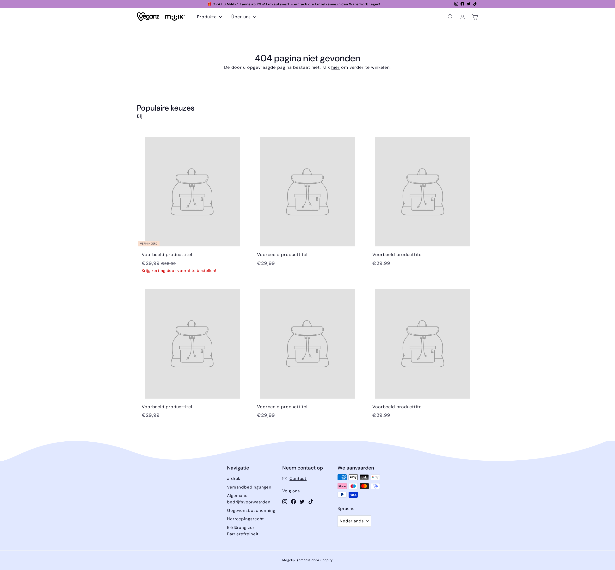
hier (335, 67)
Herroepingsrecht (245, 518)
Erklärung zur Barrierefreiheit (243, 531)
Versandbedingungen (249, 487)
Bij (140, 116)
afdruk (233, 478)
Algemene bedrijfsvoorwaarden (249, 499)
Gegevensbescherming (251, 510)
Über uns (241, 17)
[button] (450, 17)
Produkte (207, 17)
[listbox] (354, 520)
